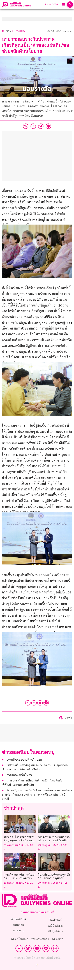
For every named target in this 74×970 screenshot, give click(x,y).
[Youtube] (37, 948)
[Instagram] (55, 948)
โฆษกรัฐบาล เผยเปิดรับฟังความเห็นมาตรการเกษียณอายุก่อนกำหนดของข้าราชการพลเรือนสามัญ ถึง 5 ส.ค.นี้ (37, 794)
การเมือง (20, 31)
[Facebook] (34, 703)
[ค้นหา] (70, 4)
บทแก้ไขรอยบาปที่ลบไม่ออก (24, 759)
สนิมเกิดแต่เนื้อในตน (19, 774)
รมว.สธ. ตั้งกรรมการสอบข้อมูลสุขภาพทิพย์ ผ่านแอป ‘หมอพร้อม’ (19, 840)
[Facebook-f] (19, 948)
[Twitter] (40, 703)
